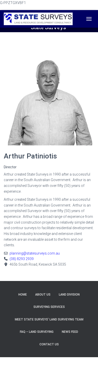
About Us (43, 294)
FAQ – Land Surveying (37, 332)
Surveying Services (49, 307)
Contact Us (49, 344)
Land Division (69, 294)
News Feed (70, 332)
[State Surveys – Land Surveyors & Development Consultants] (40, 19)
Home (22, 294)
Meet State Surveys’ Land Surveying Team (49, 319)
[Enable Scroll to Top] (88, 358)
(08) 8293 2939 (22, 259)
